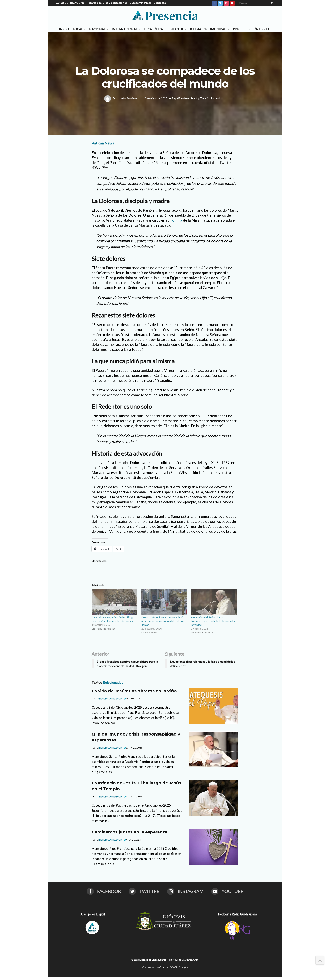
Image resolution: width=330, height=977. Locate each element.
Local (78, 29)
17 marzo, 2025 (134, 747)
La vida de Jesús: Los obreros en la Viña (134, 691)
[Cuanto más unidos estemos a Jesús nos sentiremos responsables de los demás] (164, 602)
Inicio (64, 29)
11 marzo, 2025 (134, 796)
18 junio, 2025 (133, 698)
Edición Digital (258, 29)
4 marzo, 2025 (133, 839)
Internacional (124, 29)
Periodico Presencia (110, 698)
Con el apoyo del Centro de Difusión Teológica (165, 967)
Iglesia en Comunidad (208, 29)
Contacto (160, 3)
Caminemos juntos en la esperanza (129, 832)
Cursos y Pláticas (140, 3)
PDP (236, 29)
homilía (176, 220)
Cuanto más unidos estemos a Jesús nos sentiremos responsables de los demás (163, 621)
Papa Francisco (180, 98)
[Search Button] (271, 3)
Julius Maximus (128, 98)
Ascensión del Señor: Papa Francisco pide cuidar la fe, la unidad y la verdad (213, 621)
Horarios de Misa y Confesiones (107, 3)
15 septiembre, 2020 (155, 98)
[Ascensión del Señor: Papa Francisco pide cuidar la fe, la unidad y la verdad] (214, 602)
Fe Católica (153, 29)
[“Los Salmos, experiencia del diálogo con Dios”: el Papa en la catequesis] (115, 602)
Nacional (97, 29)
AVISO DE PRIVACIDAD (70, 3)
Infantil (176, 29)
